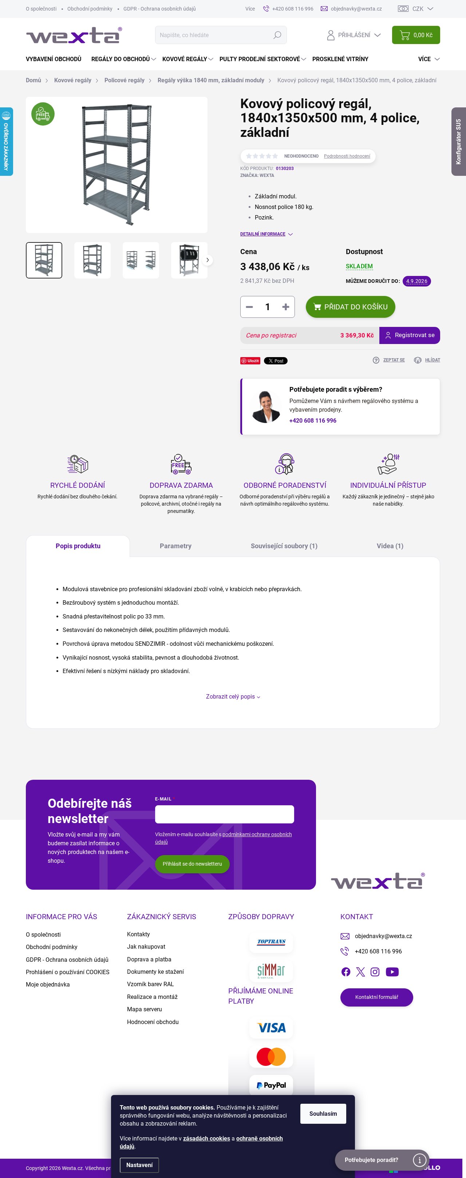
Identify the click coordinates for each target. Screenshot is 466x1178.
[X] (360, 970)
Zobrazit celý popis (230, 696)
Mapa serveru (144, 1009)
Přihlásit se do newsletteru (192, 864)
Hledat (277, 35)
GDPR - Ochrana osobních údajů (159, 9)
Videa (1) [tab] (390, 546)
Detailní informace (262, 234)
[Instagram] (375, 970)
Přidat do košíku (356, 307)
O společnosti (41, 9)
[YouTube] (392, 970)
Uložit (253, 360)
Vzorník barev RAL (150, 984)
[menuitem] (56, 59)
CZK (417, 8)
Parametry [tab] (175, 546)
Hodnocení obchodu (153, 1022)
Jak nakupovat (146, 946)
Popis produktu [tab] (78, 546)
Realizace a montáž (152, 996)
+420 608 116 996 (312, 420)
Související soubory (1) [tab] (284, 546)
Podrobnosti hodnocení (347, 156)
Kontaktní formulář (376, 997)
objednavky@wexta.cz (383, 936)
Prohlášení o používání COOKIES (68, 972)
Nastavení (139, 1165)
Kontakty (138, 934)
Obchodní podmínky (89, 9)
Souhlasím (323, 1113)
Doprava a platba (149, 959)
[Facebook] (345, 970)
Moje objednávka (48, 984)
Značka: (257, 175)
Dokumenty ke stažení (155, 971)
